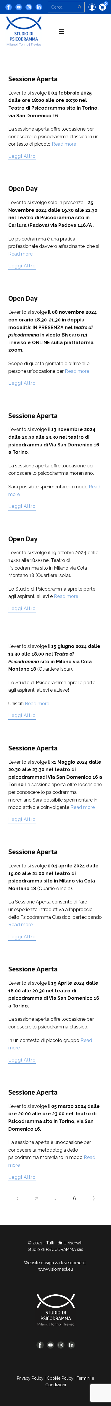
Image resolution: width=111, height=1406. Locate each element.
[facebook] (8, 7)
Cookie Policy (60, 1378)
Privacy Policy (30, 1378)
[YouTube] (18, 7)
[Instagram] (28, 7)
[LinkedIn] (39, 7)
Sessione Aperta (33, 78)
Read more (64, 144)
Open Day (22, 188)
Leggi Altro (22, 156)
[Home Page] (55, 1310)
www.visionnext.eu (55, 1269)
